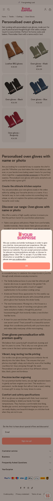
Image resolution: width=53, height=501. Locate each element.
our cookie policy (19, 259)
